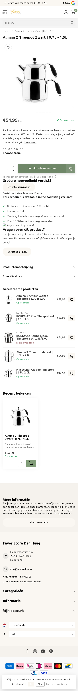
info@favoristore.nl (21, 569)
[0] (73, 12)
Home (6, 31)
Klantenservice (39, 522)
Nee (40, 684)
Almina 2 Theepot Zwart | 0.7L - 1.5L (35, 31)
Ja (31, 684)
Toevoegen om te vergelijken (18, 176)
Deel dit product (45, 176)
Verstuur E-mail (17, 251)
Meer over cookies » (56, 684)
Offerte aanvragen (18, 187)
